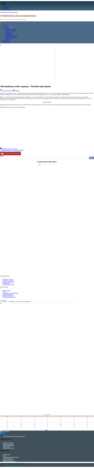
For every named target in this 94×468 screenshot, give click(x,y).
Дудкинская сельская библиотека (18, 16)
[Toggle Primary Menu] (2, 22)
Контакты (5, 8)
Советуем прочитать (8, 294)
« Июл (46, 429)
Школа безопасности (8, 295)
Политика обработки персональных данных (14, 436)
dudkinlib (17, 90)
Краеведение (6, 40)
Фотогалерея (9, 38)
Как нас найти (6, 7)
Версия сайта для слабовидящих (11, 153)
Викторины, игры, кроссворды (9, 148)
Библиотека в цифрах (11, 30)
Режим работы (6, 9)
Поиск (1, 155)
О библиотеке (6, 28)
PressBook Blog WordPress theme (14, 466)
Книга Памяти (6, 41)
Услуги (4, 291)
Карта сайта (6, 42)
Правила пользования (11, 37)
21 (60, 424)
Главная (5, 25)
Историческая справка (11, 36)
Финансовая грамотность (9, 297)
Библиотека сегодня (11, 29)
